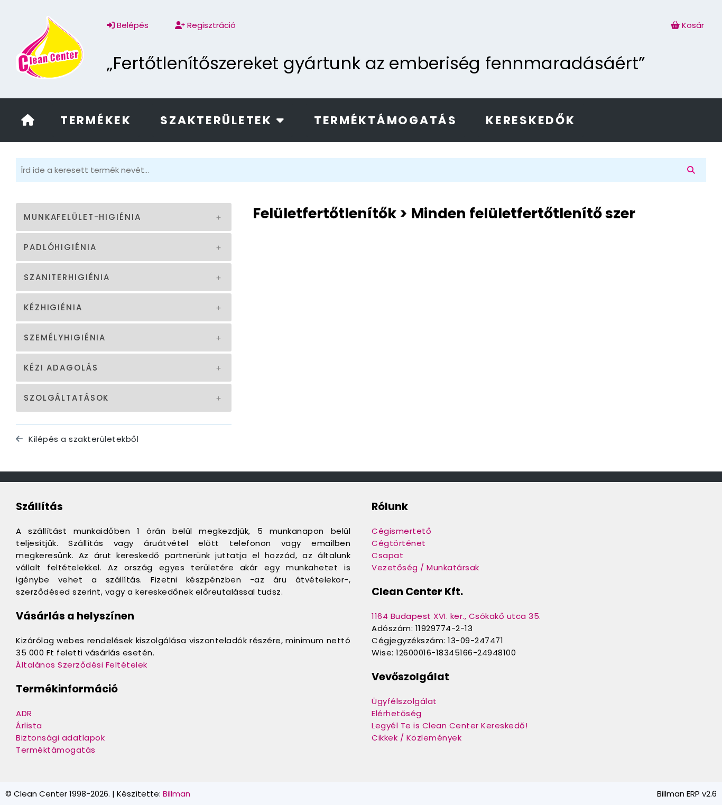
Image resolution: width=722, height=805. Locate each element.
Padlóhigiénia (60, 247)
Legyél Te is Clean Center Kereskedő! (449, 725)
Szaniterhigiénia (67, 277)
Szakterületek (218, 120)
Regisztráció (210, 25)
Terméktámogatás (385, 120)
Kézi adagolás (61, 367)
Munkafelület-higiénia (82, 217)
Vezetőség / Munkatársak (425, 567)
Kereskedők (530, 120)
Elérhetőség (397, 713)
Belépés (132, 25)
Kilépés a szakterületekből (82, 439)
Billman (176, 793)
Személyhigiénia (65, 337)
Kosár (693, 25)
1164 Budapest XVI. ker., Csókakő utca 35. (456, 616)
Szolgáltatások (66, 397)
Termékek (96, 120)
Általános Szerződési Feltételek (81, 664)
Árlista (29, 725)
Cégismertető (401, 530)
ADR (24, 713)
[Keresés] (693, 170)
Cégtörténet (399, 543)
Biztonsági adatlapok (60, 737)
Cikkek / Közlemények (416, 737)
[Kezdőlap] (27, 121)
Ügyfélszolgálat (404, 701)
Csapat (387, 555)
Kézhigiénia (53, 307)
